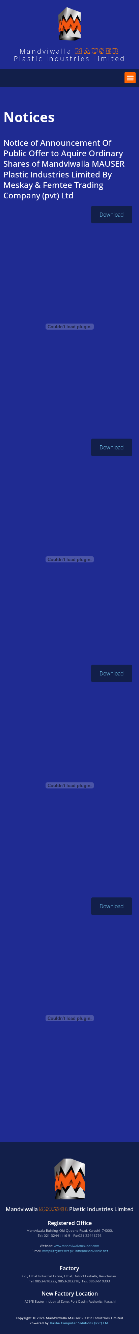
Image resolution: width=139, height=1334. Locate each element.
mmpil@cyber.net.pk (58, 1250)
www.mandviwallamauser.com (76, 1245)
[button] (130, 77)
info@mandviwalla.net (91, 1250)
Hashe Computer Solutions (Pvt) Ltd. (80, 1323)
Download (112, 214)
